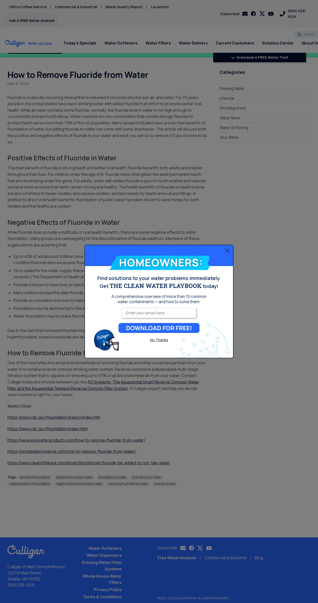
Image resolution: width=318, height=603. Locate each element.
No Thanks (159, 339)
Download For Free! (159, 328)
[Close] (227, 250)
